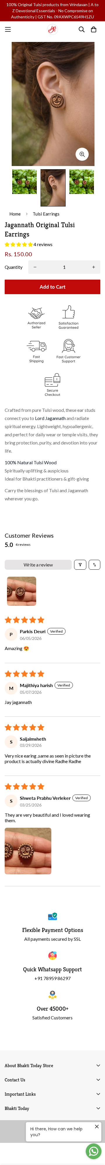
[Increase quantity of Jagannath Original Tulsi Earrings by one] (93, 267)
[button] (19, 244)
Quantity (13, 267)
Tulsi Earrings (46, 213)
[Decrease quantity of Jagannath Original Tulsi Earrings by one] (35, 267)
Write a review (38, 564)
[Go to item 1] (21, 591)
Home (15, 213)
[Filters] (80, 565)
